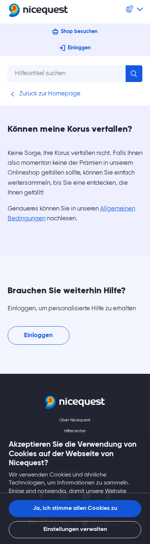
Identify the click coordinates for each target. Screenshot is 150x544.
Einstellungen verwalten (75, 529)
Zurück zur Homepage (49, 94)
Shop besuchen (79, 31)
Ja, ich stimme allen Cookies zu (75, 508)
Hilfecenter (75, 431)
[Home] (38, 12)
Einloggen (79, 47)
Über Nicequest (75, 420)
